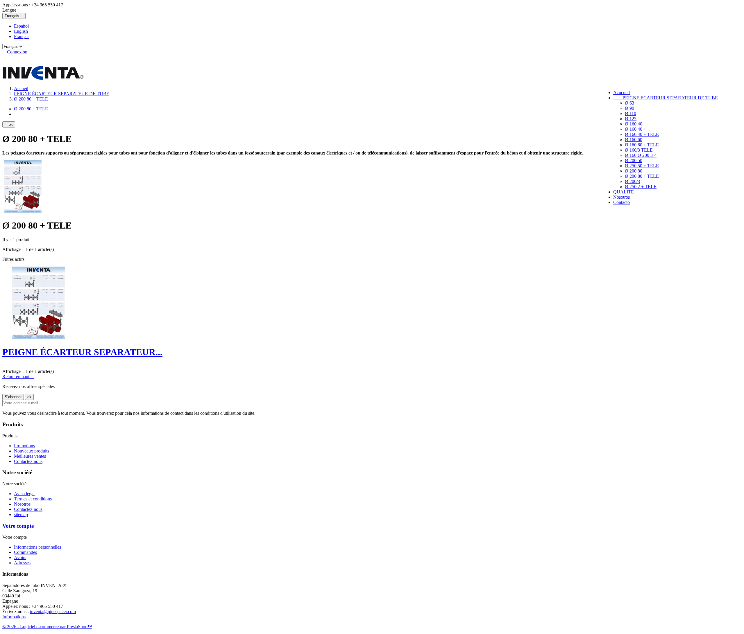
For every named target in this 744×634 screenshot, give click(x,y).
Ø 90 (629, 108)
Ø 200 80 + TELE (642, 176)
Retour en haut (18, 376)
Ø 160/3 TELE (639, 150)
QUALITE (623, 191)
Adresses (22, 562)
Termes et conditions (33, 498)
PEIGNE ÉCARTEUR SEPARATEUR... (82, 352)
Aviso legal (24, 493)
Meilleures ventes (30, 456)
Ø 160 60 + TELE (642, 144)
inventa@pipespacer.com (53, 611)
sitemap (21, 514)
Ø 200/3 (632, 181)
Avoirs (20, 557)
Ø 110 (630, 113)
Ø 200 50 (633, 160)
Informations (14, 616)
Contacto (621, 202)
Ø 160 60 (633, 139)
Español (21, 26)
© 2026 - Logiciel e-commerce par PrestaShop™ (47, 626)
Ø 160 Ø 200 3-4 (641, 155)
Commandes (25, 552)
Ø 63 (629, 102)
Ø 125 (630, 118)
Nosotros (621, 197)
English (21, 31)
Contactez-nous (28, 461)
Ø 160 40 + (635, 129)
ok (9, 124)
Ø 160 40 (633, 123)
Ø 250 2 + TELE (641, 186)
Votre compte (18, 526)
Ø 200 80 (633, 170)
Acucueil (621, 92)
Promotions (24, 445)
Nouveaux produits (31, 450)
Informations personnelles (37, 547)
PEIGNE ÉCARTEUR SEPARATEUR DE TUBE (665, 97)
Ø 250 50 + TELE (642, 165)
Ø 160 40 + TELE (642, 134)
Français (21, 36)
